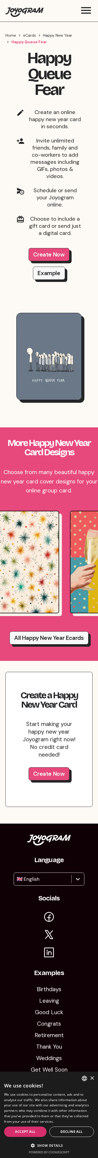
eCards (29, 35)
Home (10, 35)
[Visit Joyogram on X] (49, 936)
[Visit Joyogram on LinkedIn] (49, 953)
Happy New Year (57, 35)
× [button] (92, 1078)
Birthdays (49, 989)
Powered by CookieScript (49, 1152)
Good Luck (49, 1012)
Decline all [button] (71, 1131)
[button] (49, 1145)
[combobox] (17, 879)
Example (49, 273)
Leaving (49, 1001)
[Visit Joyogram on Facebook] (49, 918)
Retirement (49, 1035)
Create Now (49, 254)
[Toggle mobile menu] (86, 11)
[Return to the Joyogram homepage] (24, 11)
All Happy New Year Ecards (49, 638)
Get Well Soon (49, 1070)
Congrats (49, 1024)
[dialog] (49, 1115)
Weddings (49, 1058)
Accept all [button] (25, 1131)
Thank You (49, 1047)
